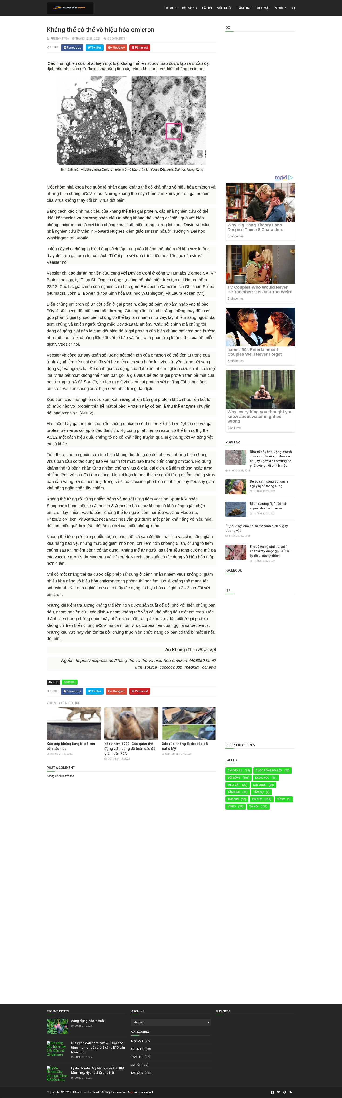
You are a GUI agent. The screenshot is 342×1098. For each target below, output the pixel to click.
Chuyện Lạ (235, 770)
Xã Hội (207, 8)
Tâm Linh (244, 8)
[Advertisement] (131, 813)
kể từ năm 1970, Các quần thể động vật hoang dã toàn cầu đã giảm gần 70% (129, 749)
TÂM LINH (234, 792)
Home (169, 8)
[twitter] (278, 1092)
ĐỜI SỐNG (189, 8)
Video (232, 806)
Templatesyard (143, 1092)
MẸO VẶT (263, 8)
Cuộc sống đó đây (269, 770)
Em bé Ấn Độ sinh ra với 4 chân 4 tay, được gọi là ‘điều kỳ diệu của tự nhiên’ (271, 551)
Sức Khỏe (225, 8)
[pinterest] (284, 1092)
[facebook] (272, 1092)
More (279, 8)
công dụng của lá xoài (88, 1021)
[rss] (290, 1092)
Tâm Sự (258, 792)
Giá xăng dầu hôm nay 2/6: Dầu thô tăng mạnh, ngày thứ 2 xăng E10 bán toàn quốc (98, 1047)
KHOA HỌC (69, 682)
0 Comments (116, 38)
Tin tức (257, 799)
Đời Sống (234, 777)
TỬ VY (281, 799)
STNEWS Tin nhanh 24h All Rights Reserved (98, 1092)
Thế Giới (233, 799)
